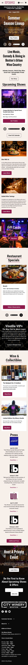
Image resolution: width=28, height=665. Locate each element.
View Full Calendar (14, 135)
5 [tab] (18, 44)
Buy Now (14, 238)
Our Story (14, 79)
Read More (13, 460)
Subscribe (14, 594)
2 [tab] (15, 44)
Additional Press (14, 541)
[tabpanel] (14, 28)
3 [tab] (16, 44)
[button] (2, 2)
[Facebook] (2, 611)
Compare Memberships (14, 345)
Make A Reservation (14, 307)
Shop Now (7, 394)
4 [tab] (17, 44)
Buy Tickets (14, 38)
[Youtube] (9, 611)
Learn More (18, 8)
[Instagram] (6, 611)
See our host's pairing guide (9, 389)
